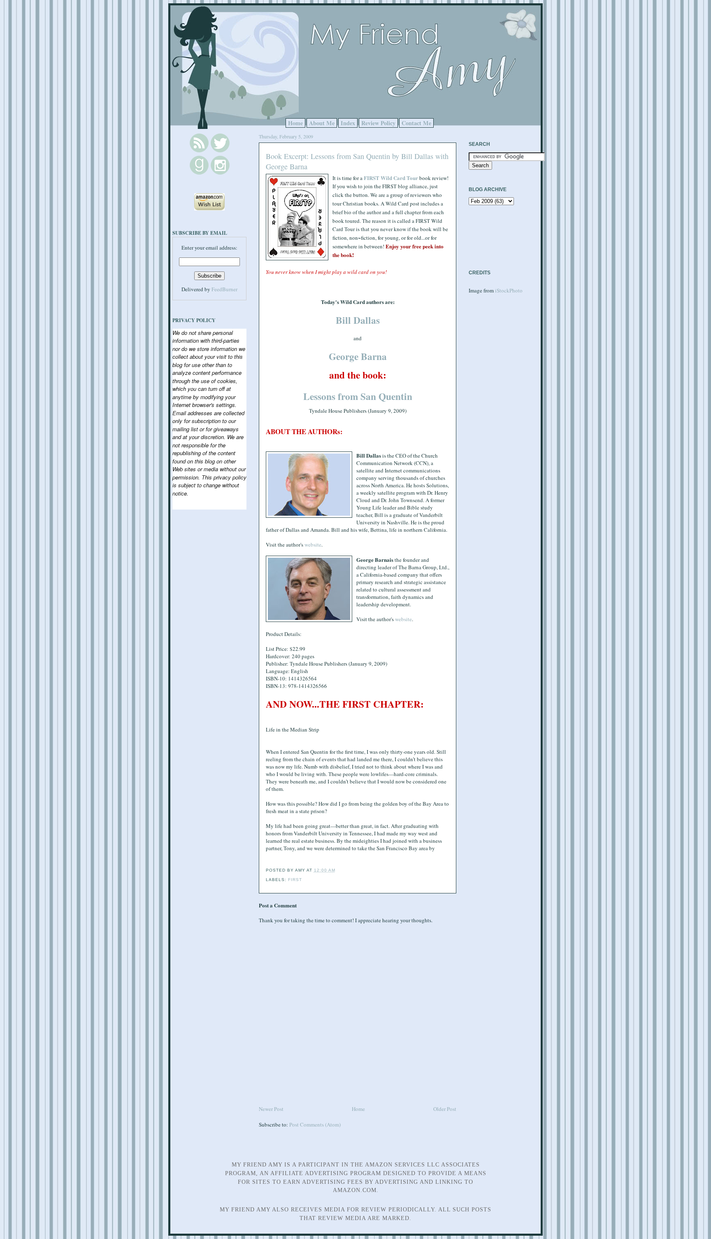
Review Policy (378, 123)
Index (348, 123)
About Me (322, 123)
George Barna (358, 356)
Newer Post (271, 1109)
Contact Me (416, 123)
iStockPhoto (509, 290)
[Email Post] (338, 870)
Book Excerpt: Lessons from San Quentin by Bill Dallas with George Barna (357, 161)
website (312, 544)
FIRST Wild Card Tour (391, 178)
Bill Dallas (358, 320)
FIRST (295, 879)
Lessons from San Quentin (357, 396)
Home (295, 123)
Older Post (444, 1109)
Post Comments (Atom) (315, 1124)
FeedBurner (224, 289)
